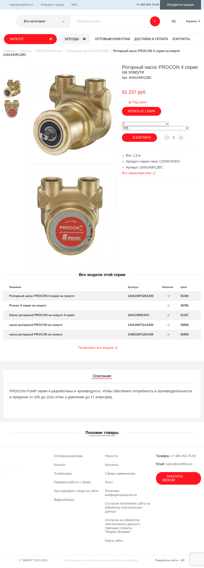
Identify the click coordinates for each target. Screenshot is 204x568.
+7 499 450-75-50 (183, 456)
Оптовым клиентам (112, 39)
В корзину (142, 137)
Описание (102, 376)
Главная (9, 51)
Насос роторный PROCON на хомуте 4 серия (42, 315)
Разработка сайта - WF (170, 560)
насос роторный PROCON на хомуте (35, 324)
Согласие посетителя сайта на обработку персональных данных (127, 507)
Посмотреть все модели (96, 347)
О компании (63, 473)
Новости (111, 456)
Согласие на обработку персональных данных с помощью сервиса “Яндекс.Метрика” (123, 525)
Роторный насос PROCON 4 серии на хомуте (41, 296)
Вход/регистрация (180, 4)
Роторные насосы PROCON (88, 51)
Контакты (181, 39)
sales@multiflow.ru (179, 464)
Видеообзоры (64, 499)
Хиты (109, 482)
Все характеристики (136, 173)
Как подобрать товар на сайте (76, 491)
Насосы (25, 51)
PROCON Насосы (49, 51)
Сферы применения (120, 473)
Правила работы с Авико (72, 482)
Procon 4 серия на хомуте (27, 305)
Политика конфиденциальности (121, 493)
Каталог (60, 464)
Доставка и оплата (151, 39)
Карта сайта (114, 540)
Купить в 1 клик (141, 111)
